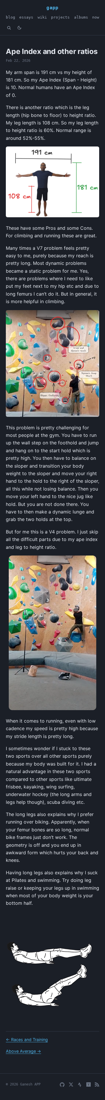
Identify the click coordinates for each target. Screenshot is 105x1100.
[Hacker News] (88, 1084)
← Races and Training (27, 1039)
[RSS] (97, 1084)
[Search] (9, 28)
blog (10, 17)
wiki (42, 17)
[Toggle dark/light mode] (19, 28)
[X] (71, 1084)
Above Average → (23, 1051)
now (95, 17)
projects (60, 17)
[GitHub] (62, 1084)
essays (26, 17)
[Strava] (79, 1084)
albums (81, 17)
